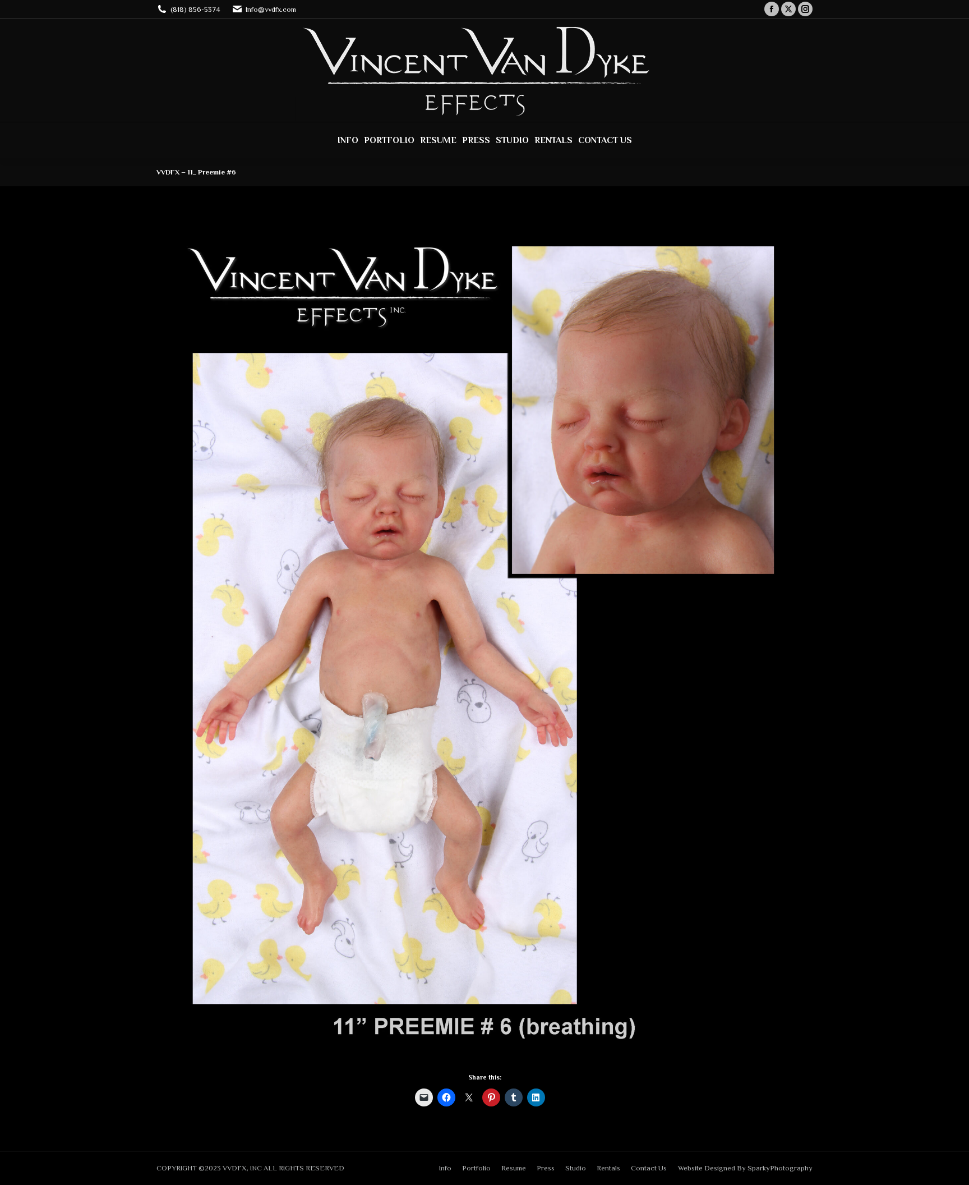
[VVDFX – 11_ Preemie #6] (484, 639)
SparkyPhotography (780, 1168)
